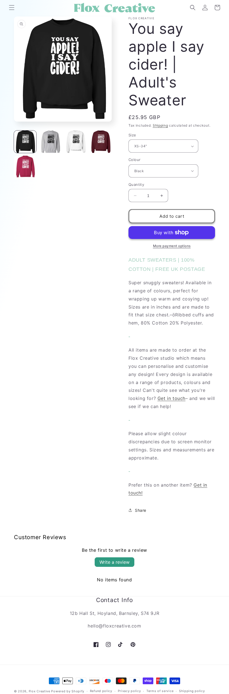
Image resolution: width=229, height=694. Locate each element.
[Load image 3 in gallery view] (75, 142)
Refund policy (101, 691)
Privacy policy (129, 691)
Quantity (136, 184)
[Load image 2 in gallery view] (50, 142)
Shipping (160, 125)
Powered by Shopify (67, 691)
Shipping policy (192, 691)
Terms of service (159, 691)
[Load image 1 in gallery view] (25, 142)
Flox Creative (39, 691)
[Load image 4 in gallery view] (100, 142)
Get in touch (171, 398)
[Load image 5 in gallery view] (25, 167)
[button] (12, 7)
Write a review (114, 562)
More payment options (172, 246)
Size (132, 135)
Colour (134, 159)
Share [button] (140, 510)
